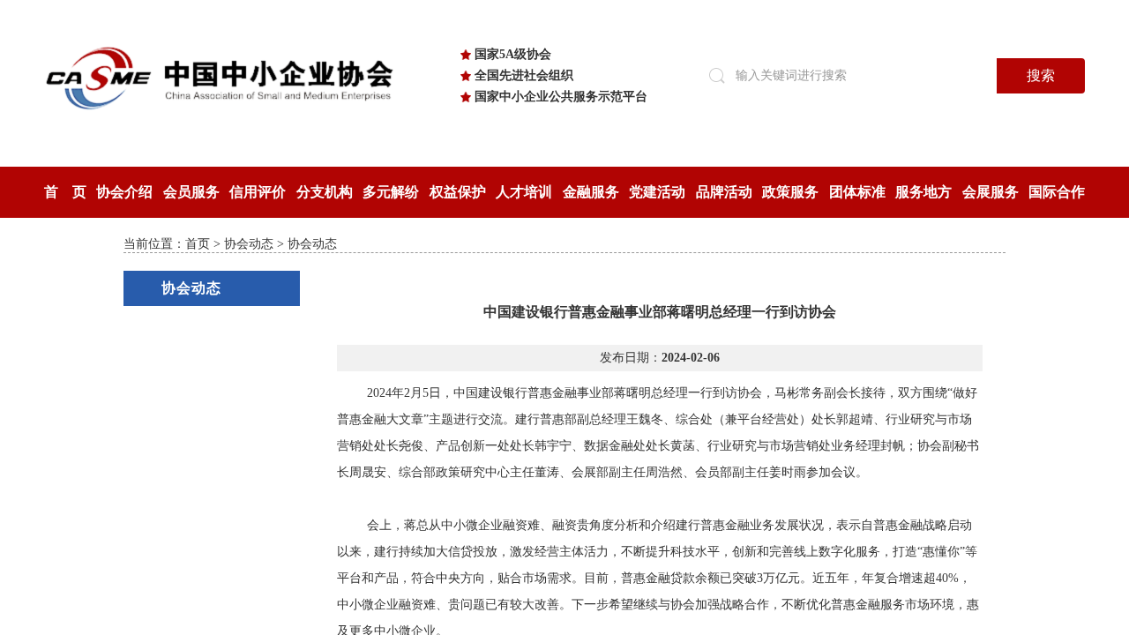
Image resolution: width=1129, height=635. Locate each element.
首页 (197, 243)
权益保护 (458, 191)
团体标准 (857, 191)
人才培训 (524, 191)
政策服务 (790, 191)
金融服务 (591, 191)
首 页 (65, 191)
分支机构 (324, 191)
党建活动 (657, 191)
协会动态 (248, 243)
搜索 (1041, 75)
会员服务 (191, 191)
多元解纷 (391, 191)
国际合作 (1056, 191)
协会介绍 (124, 191)
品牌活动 (724, 191)
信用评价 (257, 191)
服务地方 (923, 191)
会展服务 (990, 191)
